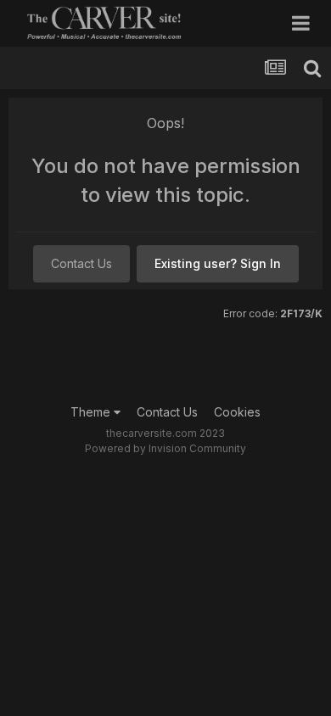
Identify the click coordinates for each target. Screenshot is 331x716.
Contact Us (81, 263)
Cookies (237, 412)
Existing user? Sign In (217, 263)
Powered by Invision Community (165, 448)
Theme (92, 412)
